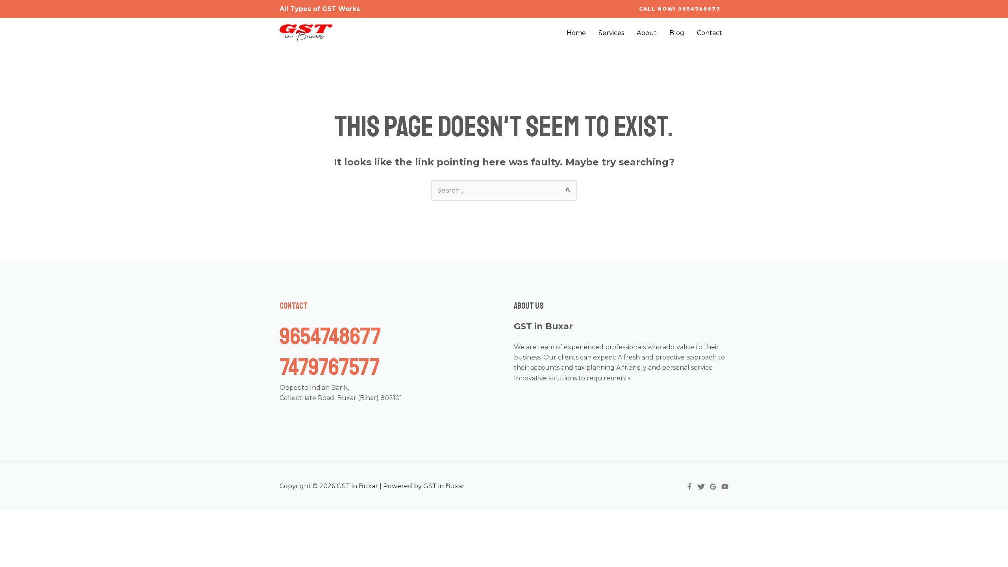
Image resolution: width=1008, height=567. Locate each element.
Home (576, 33)
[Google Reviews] (713, 486)
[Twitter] (701, 486)
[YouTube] (724, 486)
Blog (676, 33)
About (647, 33)
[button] (679, 9)
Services (611, 33)
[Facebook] (689, 486)
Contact (709, 33)
